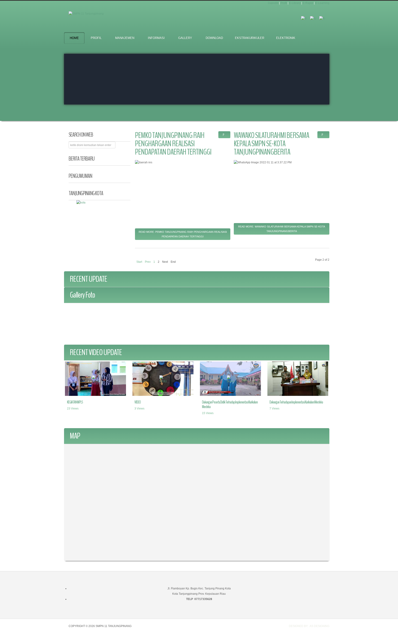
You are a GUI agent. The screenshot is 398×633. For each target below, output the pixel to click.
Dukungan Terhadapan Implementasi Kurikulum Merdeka (296, 402)
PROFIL (96, 38)
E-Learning (322, 3)
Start (139, 261)
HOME (74, 38)
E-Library (295, 3)
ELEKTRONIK (285, 38)
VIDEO (138, 402)
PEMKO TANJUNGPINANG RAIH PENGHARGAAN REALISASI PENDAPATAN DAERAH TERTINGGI (173, 144)
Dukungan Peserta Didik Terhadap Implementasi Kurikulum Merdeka (230, 404)
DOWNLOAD (214, 38)
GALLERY (185, 38)
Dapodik (273, 3)
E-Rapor (308, 3)
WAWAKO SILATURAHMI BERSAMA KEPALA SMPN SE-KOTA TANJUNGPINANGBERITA (271, 144)
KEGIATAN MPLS (75, 402)
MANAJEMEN (124, 38)
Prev (148, 261)
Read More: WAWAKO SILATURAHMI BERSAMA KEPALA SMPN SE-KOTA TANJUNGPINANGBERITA (281, 229)
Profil (284, 3)
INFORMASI (156, 38)
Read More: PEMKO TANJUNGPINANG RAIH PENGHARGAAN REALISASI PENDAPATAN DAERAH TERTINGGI (183, 234)
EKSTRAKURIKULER (249, 38)
